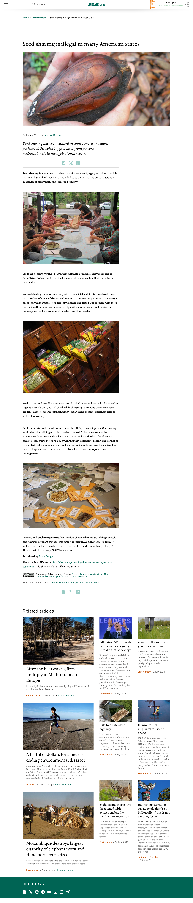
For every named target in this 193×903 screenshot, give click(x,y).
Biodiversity (92, 582)
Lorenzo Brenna (52, 135)
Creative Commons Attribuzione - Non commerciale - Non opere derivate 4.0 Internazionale (72, 575)
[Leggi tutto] (168, 611)
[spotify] (43, 892)
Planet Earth (65, 582)
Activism (30, 784)
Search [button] (41, 4)
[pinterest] (37, 892)
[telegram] (68, 892)
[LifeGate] (96, 4)
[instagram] (55, 892)
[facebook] (24, 892)
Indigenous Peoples (148, 857)
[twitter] (30, 892)
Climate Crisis (33, 695)
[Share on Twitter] (71, 163)
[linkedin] (61, 892)
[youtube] (49, 892)
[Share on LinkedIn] (78, 163)
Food (55, 582)
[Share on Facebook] (63, 163)
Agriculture (79, 582)
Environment (32, 870)
